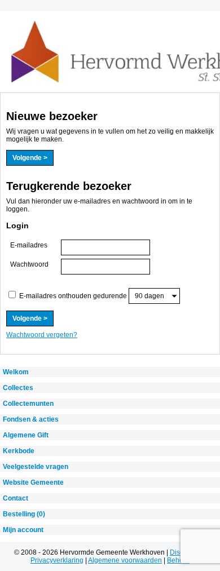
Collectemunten (28, 404)
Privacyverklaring (56, 560)
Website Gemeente (33, 482)
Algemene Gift (26, 435)
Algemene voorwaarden (125, 560)
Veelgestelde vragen (35, 467)
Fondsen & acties (31, 419)
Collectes (18, 388)
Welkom (16, 372)
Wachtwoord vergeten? (41, 335)
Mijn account (23, 530)
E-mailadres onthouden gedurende (73, 296)
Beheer (178, 560)
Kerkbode (18, 451)
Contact (15, 498)
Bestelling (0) (24, 514)
